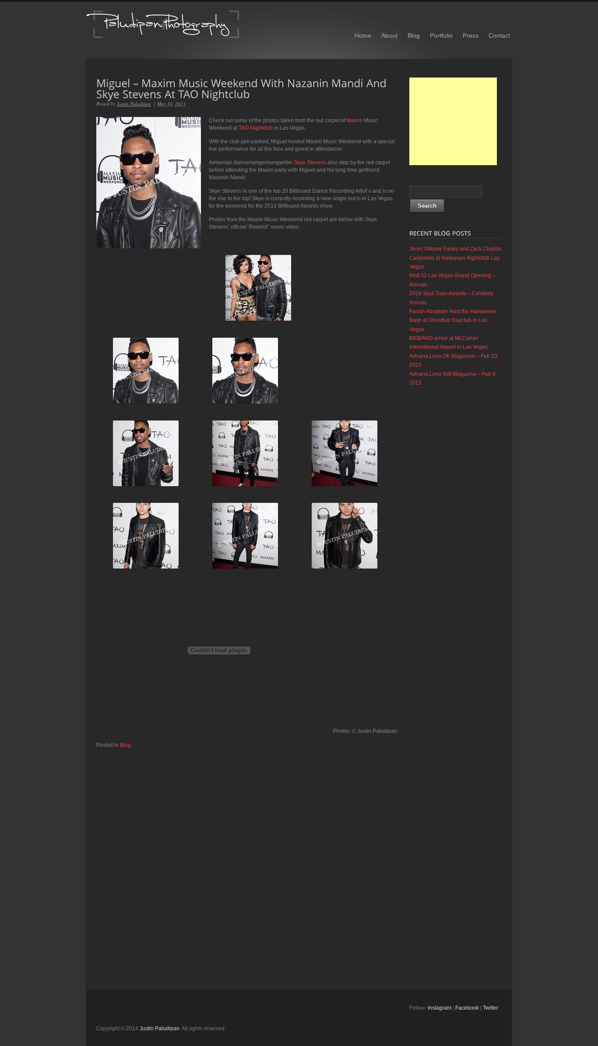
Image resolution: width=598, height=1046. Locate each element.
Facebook (467, 1008)
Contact (499, 35)
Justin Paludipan (134, 103)
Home (363, 35)
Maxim (354, 120)
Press (470, 35)
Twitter (490, 1008)
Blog (414, 35)
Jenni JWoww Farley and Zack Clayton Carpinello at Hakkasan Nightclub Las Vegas (455, 258)
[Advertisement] (453, 121)
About (389, 35)
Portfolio (441, 35)
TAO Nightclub (256, 128)
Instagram (439, 1008)
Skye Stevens (310, 162)
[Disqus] (246, 858)
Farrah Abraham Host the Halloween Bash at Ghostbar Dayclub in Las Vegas (452, 320)
